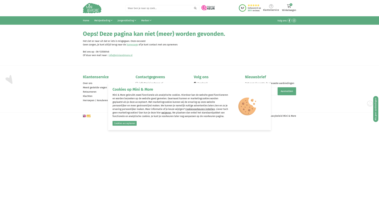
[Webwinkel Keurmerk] (208, 6)
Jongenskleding (126, 20)
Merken (145, 20)
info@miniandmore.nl (121, 55)
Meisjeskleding (102, 20)
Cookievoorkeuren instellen (200, 109)
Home (86, 20)
